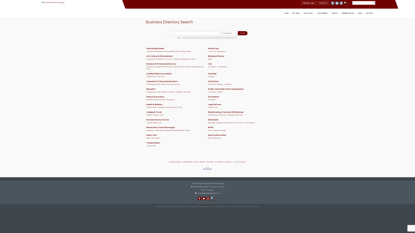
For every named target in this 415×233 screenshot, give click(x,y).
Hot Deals (296, 13)
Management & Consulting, (164, 67)
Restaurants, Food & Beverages (160, 127)
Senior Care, (150, 138)
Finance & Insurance (155, 97)
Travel (161, 115)
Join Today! (308, 13)
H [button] (197, 38)
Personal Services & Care (157, 120)
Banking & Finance (216, 56)
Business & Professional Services (161, 64)
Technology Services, (153, 84)
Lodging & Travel (154, 112)
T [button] (222, 38)
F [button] (193, 38)
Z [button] (236, 38)
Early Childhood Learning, (166, 92)
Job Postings (219, 162)
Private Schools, (151, 92)
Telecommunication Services (170, 84)
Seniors (157, 138)
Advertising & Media (155, 48)
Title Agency (170, 99)
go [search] (244, 33)
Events (334, 13)
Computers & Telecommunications (162, 81)
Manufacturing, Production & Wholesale (225, 112)
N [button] (210, 38)
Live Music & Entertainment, (182, 59)
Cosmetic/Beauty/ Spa (154, 123)
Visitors (369, 13)
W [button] (229, 38)
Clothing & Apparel (219, 130)
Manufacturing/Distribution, (217, 115)
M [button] (207, 38)
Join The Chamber (240, 162)
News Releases (188, 162)
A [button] (182, 38)
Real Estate (213, 120)
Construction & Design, (215, 84)
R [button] (218, 38)
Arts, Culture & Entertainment (159, 56)
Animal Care (213, 48)
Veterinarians (221, 51)
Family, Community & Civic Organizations (226, 89)
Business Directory (175, 162)
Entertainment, (161, 59)
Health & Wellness (154, 104)
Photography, (150, 59)
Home (286, 13)
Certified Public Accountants (159, 74)
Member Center (348, 13)
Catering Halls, (160, 130)
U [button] (224, 38)
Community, (212, 92)
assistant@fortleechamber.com (208, 193)
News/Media (186, 51)
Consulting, (150, 67)
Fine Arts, (169, 59)
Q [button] (216, 38)
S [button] (220, 38)
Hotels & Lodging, (152, 115)
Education (150, 89)
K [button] (203, 38)
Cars (210, 64)
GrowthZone (227, 206)
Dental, (155, 107)
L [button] (205, 38)
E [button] (191, 38)
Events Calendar (199, 162)
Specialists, (161, 107)
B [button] (184, 38)
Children (220, 92)
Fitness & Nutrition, (172, 107)
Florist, (210, 130)
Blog (360, 13)
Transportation (153, 143)
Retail (210, 127)
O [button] (212, 38)
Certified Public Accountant (155, 76)
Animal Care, (212, 51)
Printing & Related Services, (172, 51)
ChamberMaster (247, 206)
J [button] (201, 38)
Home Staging (250, 123)
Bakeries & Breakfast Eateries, (174, 130)
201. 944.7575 (208, 190)
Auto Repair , (212, 67)
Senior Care (151, 135)
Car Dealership (222, 67)
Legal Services (214, 104)
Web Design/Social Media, (182, 67)
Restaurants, (150, 130)
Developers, (220, 123)
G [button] (195, 38)
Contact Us (228, 162)
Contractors (213, 81)
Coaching (212, 74)
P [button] (214, 38)
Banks (210, 59)
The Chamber (322, 13)
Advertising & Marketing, (154, 51)
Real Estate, (211, 123)
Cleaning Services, (198, 67)
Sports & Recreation (217, 135)
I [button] (199, 38)
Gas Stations (213, 97)
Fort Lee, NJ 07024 (208, 187)
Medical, (149, 107)
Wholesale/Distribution (235, 115)
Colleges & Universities (183, 92)
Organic (187, 130)
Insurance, (162, 99)
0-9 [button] (179, 38)
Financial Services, (152, 99)
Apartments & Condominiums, (234, 123)
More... (194, 59)
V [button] (227, 38)
